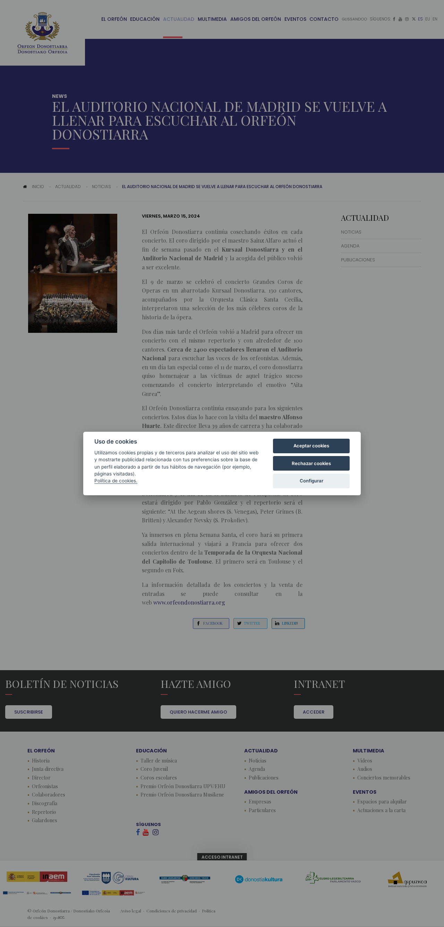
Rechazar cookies (311, 463)
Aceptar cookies (311, 445)
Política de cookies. (115, 480)
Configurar (311, 480)
